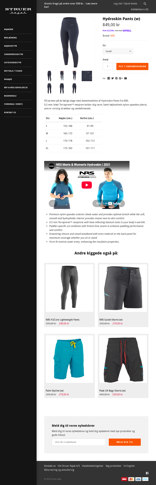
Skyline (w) (55, 390)
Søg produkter (114, 465)
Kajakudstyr (10, 46)
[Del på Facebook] (109, 78)
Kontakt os (10, 112)
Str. (104, 45)
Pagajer (8, 79)
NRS (112, 35)
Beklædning (10, 38)
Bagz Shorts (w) (112, 390)
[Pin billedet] (116, 78)
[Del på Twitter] (112, 78)
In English (129, 465)
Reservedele (10, 96)
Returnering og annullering (59, 469)
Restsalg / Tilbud (13, 71)
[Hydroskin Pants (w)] (69, 19)
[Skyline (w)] (69, 359)
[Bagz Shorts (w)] (123, 359)
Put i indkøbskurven (132, 66)
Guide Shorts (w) (110, 319)
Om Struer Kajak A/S (69, 465)
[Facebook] (147, 473)
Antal (105, 59)
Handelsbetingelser (92, 465)
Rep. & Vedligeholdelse (16, 87)
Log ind (118, 3)
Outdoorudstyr (12, 63)
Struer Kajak (56, 479)
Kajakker (8, 29)
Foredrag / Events (13, 104)
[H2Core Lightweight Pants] (69, 288)
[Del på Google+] (121, 78)
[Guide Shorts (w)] (123, 288)
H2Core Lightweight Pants (62, 319)
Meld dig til (125, 442)
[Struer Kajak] (18, 11)
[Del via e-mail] (125, 78)
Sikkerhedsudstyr (13, 54)
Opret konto (130, 3)
